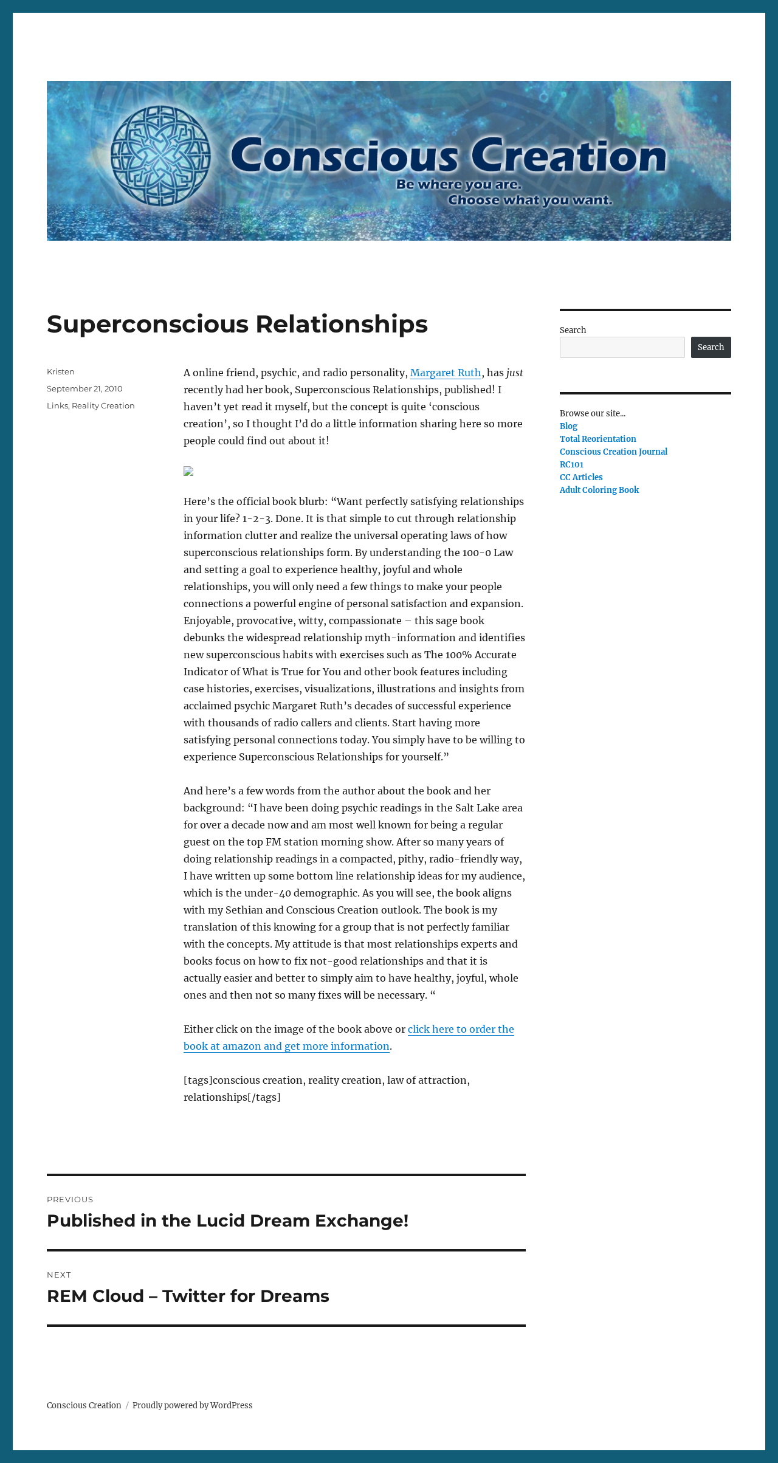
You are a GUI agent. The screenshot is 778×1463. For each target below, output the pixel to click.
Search (573, 330)
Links (57, 405)
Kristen (61, 371)
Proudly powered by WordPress (193, 1405)
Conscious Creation (84, 1405)
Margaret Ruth (445, 373)
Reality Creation (103, 405)
